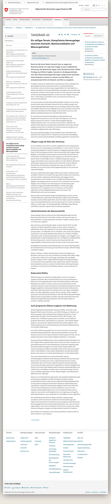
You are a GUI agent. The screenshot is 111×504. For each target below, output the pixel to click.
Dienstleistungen (47, 19)
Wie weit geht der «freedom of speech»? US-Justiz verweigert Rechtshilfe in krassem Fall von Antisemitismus (16, 119)
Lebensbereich (11, 441)
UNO (36, 438)
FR (96, 5)
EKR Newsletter (68, 466)
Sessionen (52, 446)
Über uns (80, 438)
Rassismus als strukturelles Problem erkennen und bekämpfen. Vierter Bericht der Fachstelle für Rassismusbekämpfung (16, 196)
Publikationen (58, 19)
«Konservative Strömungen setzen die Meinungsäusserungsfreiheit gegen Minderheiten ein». (15, 63)
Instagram (74, 34)
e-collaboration (83, 454)
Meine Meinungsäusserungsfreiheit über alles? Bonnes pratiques (15, 186)
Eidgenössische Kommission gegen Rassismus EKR (61, 2)
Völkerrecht (24, 438)
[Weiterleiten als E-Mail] (65, 34)
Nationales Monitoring (67, 456)
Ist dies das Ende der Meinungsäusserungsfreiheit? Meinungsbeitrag (15, 158)
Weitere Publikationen (67, 471)
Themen (15, 19)
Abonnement (98, 35)
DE (94, 5)
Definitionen (10, 438)
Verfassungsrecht (26, 441)
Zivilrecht (23, 448)
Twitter (8, 487)
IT (99, 5)
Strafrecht (23, 444)
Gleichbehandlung (55, 469)
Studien (65, 448)
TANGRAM (19, 27)
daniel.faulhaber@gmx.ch (40, 58)
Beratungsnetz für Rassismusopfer (54, 460)
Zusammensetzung (84, 448)
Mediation (52, 466)
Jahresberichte (68, 460)
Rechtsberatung (54, 454)
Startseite (8, 19)
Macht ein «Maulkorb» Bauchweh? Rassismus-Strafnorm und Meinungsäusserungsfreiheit (17, 84)
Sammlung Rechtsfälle (52, 450)
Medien (87, 5)
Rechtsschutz (24, 451)
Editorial (9, 45)
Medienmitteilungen (70, 441)
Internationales (36, 19)
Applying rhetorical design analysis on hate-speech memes (16, 138)
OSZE (36, 444)
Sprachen (88, 36)
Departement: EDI (33, 2)
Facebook (26, 487)
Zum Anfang (35, 420)
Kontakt (81, 5)
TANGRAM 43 (29, 27)
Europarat (38, 441)
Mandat (80, 441)
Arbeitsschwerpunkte (84, 444)
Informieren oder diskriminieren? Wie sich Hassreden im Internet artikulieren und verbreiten (15, 129)
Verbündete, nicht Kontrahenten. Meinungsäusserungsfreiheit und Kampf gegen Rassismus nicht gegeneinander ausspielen (16, 175)
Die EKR (66, 19)
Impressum (95, 492)
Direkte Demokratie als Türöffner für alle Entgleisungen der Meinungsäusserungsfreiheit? (16, 74)
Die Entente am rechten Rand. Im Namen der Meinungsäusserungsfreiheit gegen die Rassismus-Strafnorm (17, 53)
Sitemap (87, 492)
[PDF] (62, 34)
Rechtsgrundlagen (25, 19)
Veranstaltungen (54, 472)
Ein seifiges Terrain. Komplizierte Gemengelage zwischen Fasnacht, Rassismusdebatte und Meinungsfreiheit (66, 27)
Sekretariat (81, 451)
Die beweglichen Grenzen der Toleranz (15, 166)
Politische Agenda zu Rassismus (52, 440)
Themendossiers (68, 451)
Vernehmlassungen (69, 463)
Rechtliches (103, 492)
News (46, 487)
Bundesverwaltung (14, 2)
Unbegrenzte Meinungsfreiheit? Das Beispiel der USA (16, 104)
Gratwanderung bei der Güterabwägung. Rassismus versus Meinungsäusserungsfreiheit (15, 95)
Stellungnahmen (68, 444)
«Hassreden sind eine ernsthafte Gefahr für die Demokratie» (16, 110)
